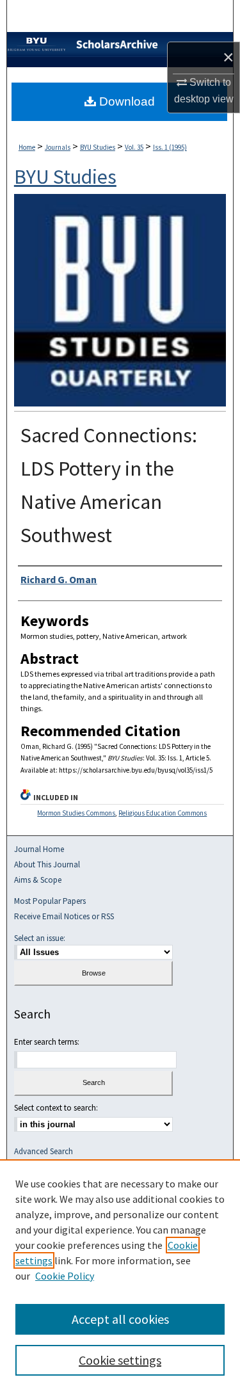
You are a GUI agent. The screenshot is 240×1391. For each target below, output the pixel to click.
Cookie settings (120, 1360)
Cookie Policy (64, 1275)
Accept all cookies (120, 1319)
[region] (120, 1275)
